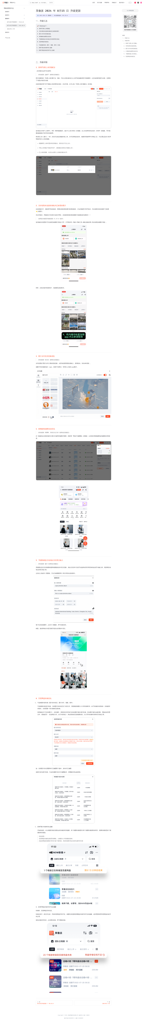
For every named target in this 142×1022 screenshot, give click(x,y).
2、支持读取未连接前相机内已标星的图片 (131, 46)
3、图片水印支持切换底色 (130, 48)
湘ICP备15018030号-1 (69, 1018)
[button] (14, 8)
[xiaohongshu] (135, 2)
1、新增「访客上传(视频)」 (131, 43)
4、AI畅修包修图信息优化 (131, 51)
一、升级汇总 (125, 38)
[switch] (130, 3)
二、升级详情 (125, 40)
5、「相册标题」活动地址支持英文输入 (131, 54)
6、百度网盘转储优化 (129, 56)
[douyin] (138, 2)
